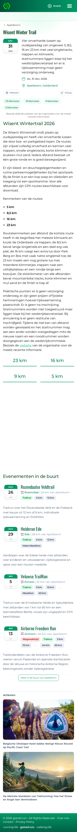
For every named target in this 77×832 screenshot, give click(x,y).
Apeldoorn (34, 85)
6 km (39, 497)
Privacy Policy (25, 822)
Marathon (28, 593)
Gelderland (50, 85)
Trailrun (27, 497)
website (26, 345)
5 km (60, 639)
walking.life (44, 827)
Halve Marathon (32, 545)
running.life (10, 827)
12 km (50, 497)
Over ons (63, 818)
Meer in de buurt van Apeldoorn (38, 677)
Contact (8, 822)
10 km (50, 587)
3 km (39, 587)
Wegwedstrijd (30, 639)
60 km (42, 593)
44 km (46, 645)
